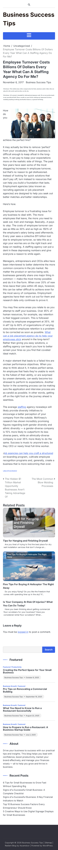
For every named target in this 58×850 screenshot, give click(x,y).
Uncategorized (10, 471)
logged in (23, 631)
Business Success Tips (38, 82)
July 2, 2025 (31, 735)
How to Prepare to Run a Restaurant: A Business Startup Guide (25, 728)
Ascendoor (25, 846)
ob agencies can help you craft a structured (28, 453)
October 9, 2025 (32, 678)
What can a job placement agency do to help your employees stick (28, 336)
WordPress (48, 846)
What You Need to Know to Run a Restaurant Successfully (22, 709)
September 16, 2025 (34, 697)
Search (48, 649)
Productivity (16, 667)
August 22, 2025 (32, 716)
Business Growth (10, 686)
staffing (22, 406)
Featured (7, 667)
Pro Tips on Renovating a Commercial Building (25, 690)
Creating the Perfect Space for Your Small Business (27, 671)
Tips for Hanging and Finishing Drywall (25, 540)
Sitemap (48, 843)
